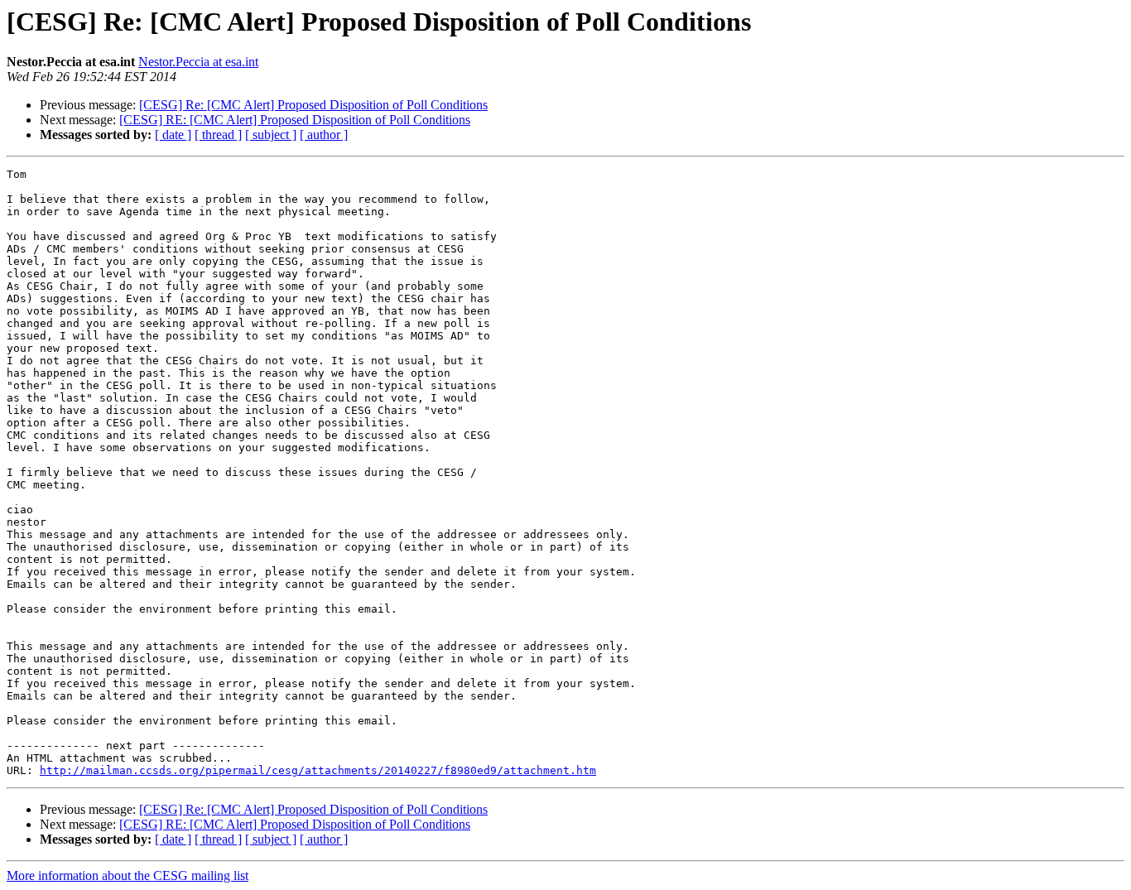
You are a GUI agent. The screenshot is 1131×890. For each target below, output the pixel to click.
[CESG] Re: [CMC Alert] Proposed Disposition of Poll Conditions (313, 105)
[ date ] (173, 134)
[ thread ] (218, 134)
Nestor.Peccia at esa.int (198, 62)
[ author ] (324, 134)
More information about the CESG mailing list (127, 875)
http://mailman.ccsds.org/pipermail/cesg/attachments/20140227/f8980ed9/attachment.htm (318, 770)
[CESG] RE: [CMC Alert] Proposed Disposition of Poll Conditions (294, 120)
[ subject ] (270, 134)
